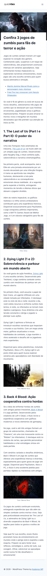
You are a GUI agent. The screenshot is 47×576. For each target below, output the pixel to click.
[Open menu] (42, 4)
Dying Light (38, 273)
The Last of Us (18, 149)
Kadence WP (37, 569)
